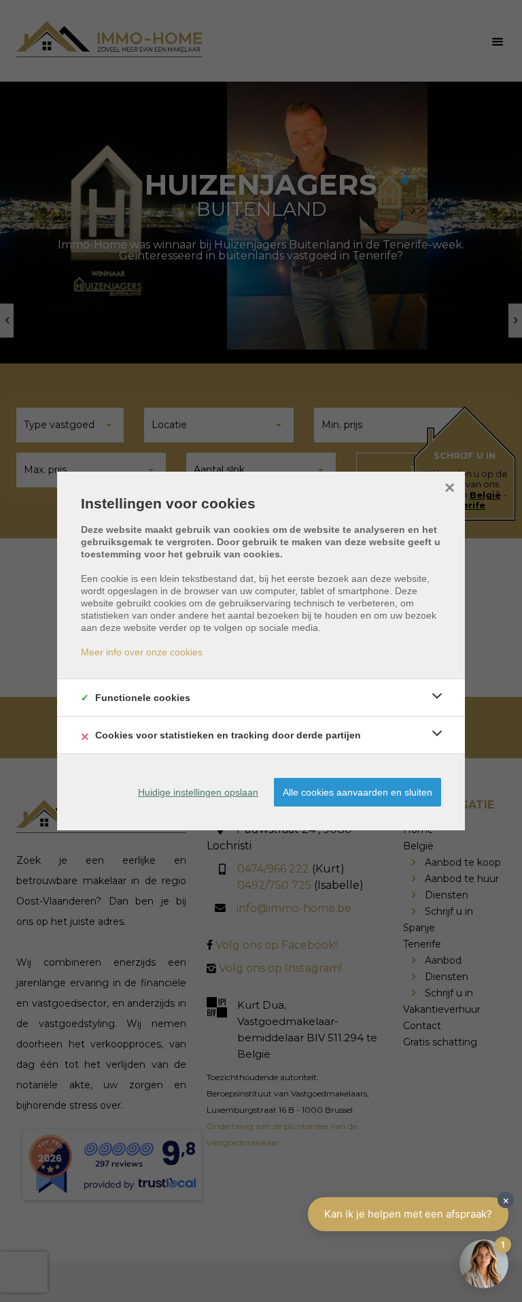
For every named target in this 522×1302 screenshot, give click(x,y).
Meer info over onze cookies (142, 652)
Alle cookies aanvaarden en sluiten (357, 792)
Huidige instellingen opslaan (198, 792)
